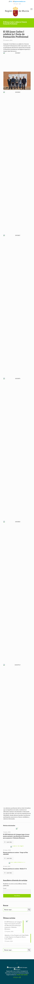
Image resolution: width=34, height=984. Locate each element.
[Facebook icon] (14, 4)
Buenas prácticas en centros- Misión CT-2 (15, 868)
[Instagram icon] (20, 4)
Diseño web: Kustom (22, 974)
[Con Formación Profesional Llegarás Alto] (17, 11)
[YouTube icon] (18, 4)
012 (11, 1)
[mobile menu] (31, 9)
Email (4, 888)
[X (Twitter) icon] (16, 4)
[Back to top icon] (17, 963)
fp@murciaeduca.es (19, 1)
